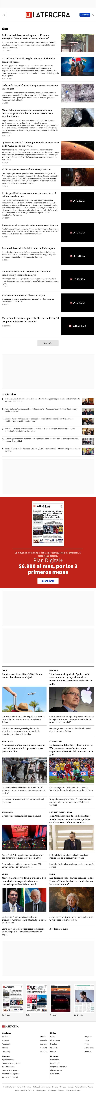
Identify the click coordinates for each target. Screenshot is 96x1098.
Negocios (53, 670)
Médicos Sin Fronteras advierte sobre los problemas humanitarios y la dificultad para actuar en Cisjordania (24, 920)
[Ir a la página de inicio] (48, 15)
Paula (52, 874)
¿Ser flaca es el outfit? (58, 928)
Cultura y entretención (60, 812)
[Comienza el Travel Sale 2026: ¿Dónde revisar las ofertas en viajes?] (24, 699)
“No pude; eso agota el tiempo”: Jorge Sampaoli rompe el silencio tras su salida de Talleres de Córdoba (70, 802)
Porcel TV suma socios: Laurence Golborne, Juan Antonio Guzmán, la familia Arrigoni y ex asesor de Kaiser (42, 450)
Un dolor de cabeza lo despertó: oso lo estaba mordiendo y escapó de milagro (26, 273)
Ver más (48, 343)
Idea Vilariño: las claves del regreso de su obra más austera (71, 865)
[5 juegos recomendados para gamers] (24, 837)
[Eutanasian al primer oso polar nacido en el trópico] (77, 232)
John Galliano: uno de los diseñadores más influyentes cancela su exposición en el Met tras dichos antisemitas (70, 819)
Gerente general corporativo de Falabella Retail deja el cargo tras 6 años (70, 729)
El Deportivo (55, 741)
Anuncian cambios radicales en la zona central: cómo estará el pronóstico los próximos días (23, 748)
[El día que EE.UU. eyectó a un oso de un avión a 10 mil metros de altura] (77, 201)
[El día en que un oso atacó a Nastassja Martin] (77, 177)
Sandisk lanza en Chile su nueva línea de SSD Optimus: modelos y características (22, 865)
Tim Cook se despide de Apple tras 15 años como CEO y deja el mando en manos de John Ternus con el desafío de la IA (70, 679)
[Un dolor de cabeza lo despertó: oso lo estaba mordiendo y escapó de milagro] (77, 279)
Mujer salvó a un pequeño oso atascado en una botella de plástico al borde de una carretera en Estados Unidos (27, 113)
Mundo (5, 874)
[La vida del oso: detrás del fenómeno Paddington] (77, 256)
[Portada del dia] (48, 545)
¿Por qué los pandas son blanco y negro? (23, 295)
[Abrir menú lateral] (4, 15)
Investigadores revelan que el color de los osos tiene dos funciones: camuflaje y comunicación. (28, 300)
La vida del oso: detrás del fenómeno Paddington (28, 248)
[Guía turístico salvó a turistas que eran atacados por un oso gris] (77, 93)
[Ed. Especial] (84, 1012)
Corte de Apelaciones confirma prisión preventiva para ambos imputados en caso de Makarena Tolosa (23, 719)
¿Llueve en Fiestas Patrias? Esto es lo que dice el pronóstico (23, 800)
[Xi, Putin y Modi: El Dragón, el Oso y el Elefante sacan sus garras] (77, 66)
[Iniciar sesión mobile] (92, 14)
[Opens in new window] (60, 1012)
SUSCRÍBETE (48, 581)
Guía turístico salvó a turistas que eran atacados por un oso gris (30, 87)
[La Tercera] (12, 1012)
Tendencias (7, 741)
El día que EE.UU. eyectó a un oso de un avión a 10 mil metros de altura (29, 195)
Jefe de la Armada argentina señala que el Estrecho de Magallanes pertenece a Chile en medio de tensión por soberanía (42, 400)
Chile (4, 670)
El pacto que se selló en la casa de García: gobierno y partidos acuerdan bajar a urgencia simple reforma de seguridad (42, 440)
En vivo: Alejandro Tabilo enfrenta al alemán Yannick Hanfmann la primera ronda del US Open (71, 789)
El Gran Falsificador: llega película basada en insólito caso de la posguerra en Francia (69, 856)
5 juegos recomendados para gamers (21, 816)
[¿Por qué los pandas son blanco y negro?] (77, 302)
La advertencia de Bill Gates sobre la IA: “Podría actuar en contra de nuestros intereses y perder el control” (23, 790)
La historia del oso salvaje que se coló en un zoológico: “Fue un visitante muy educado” (25, 37)
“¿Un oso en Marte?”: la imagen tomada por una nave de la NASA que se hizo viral (30, 144)
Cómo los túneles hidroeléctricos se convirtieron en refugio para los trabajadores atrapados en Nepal (23, 931)
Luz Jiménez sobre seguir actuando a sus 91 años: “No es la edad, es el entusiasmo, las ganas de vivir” (71, 881)
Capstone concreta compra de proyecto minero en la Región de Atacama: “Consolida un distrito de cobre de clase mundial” (71, 719)
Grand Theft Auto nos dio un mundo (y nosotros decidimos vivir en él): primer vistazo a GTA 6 (23, 856)
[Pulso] (36, 1012)
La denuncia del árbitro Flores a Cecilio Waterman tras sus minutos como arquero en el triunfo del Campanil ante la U (71, 750)
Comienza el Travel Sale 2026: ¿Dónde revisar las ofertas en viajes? (22, 676)
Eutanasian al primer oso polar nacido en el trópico (30, 225)
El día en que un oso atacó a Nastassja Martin (26, 169)
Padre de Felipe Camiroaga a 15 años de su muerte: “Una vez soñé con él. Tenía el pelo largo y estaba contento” (41, 410)
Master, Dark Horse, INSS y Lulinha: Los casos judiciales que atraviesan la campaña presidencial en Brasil (24, 881)
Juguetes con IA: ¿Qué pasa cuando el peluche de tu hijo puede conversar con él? (71, 918)
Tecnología (7, 812)
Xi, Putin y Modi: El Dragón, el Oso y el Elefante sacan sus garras (28, 60)
